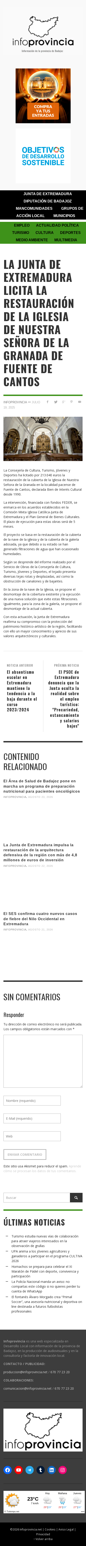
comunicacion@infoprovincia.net (27, 1388)
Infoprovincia (15, 402)
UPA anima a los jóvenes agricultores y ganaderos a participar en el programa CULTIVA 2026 (46, 1256)
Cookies (50, 1529)
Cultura (45, 233)
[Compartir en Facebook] (47, 401)
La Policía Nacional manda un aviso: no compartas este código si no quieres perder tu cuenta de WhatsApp (45, 1286)
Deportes (70, 233)
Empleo (22, 225)
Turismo (20, 233)
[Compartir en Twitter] (56, 401)
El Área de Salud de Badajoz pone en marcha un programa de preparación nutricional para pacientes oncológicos (41, 786)
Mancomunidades (34, 208)
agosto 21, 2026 (40, 929)
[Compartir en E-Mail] (79, 401)
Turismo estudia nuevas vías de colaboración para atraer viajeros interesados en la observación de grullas (44, 1241)
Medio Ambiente (32, 240)
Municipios (64, 216)
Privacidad (43, 1534)
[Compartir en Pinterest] (71, 401)
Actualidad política (57, 225)
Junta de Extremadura (47, 194)
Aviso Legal (66, 1529)
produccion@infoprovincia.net (25, 1372)
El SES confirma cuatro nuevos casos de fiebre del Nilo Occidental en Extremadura (40, 919)
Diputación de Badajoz (48, 201)
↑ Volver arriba (43, 1539)
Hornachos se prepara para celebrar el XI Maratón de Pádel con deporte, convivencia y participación (45, 1271)
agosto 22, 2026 (40, 865)
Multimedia (65, 240)
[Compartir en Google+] (64, 401)
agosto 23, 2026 (40, 797)
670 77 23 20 (60, 1372)
